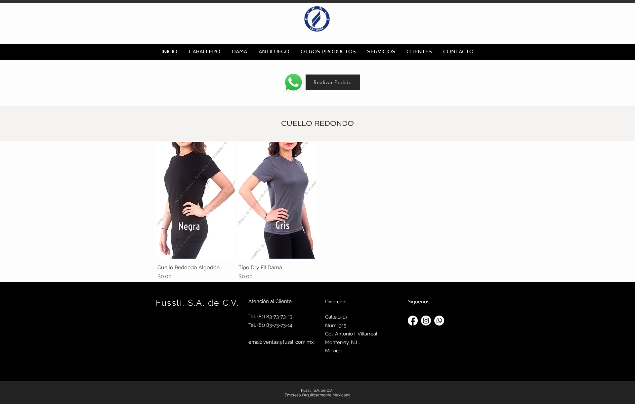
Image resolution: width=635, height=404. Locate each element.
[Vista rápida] (196, 200)
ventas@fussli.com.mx (288, 342)
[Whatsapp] (439, 321)
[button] (204, 52)
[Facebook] (413, 321)
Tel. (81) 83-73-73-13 (270, 317)
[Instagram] (426, 321)
